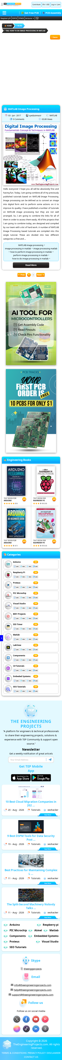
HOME (9, 26)
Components (19, 655)
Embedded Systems (46, 936)
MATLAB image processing (30, 245)
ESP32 (14, 18)
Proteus (16, 582)
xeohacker (53, 809)
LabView (17, 645)
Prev (23, 274)
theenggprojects (33, 968)
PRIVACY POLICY (37, 1052)
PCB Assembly (53, 12)
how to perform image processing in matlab (31, 251)
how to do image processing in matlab (30, 258)
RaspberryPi (6, 18)
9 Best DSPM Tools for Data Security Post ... (31, 837)
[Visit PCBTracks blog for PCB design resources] (31, 451)
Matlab (16, 634)
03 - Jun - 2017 (14, 115)
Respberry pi (51, 924)
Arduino (28, 18)
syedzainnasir (35, 115)
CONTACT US (31, 1056)
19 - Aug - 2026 (16, 844)
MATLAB (53, 115)
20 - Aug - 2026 (16, 809)
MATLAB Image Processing (23, 108)
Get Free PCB (31, 12)
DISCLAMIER (53, 1052)
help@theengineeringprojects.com (33, 989)
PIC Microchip (19, 593)
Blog (19, 26)
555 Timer (17, 624)
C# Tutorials (18, 666)
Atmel (38, 930)
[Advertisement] (31, 70)
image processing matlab (45, 248)
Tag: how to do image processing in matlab (25, 31)
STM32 (21, 18)
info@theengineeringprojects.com (32, 985)
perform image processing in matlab (30, 255)
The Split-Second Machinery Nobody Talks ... (31, 906)
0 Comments (18, 119)
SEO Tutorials (19, 686)
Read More (31, 265)
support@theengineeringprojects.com (32, 994)
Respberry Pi (19, 572)
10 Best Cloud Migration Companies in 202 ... (31, 803)
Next (39, 274)
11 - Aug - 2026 (16, 878)
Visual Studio (19, 603)
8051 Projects (19, 614)
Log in (53, 4)
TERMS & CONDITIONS (14, 1052)
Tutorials (35, 809)
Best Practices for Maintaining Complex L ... (31, 872)
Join (58, 4)
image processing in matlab (18, 248)
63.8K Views (47, 119)
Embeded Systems (22, 676)
